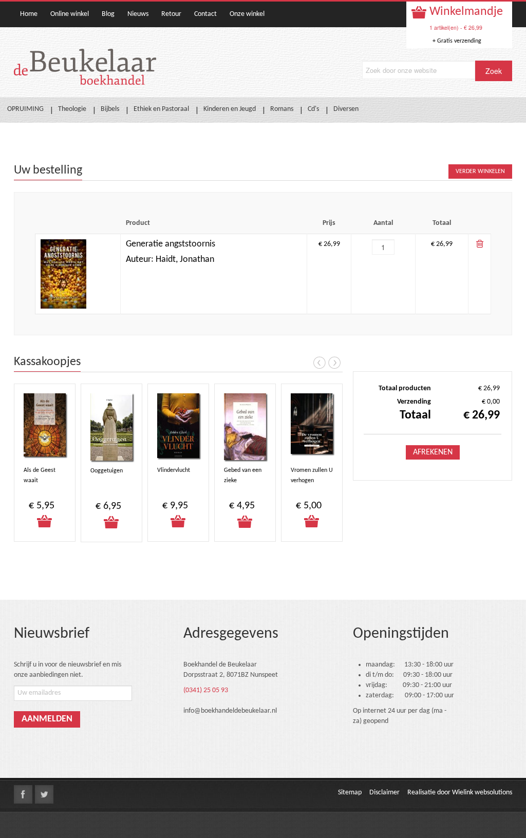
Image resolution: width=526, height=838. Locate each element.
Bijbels (110, 109)
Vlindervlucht (173, 470)
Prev (319, 362)
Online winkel (69, 14)
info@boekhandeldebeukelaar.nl (230, 711)
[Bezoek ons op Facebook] (23, 794)
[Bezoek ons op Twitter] (44, 794)
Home (28, 14)
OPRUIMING (25, 109)
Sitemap (350, 792)
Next (334, 362)
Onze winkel (247, 14)
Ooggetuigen (106, 471)
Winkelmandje (465, 12)
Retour (171, 14)
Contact (205, 14)
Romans (281, 109)
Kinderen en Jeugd (229, 109)
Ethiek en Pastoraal (161, 109)
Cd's (313, 109)
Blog (108, 14)
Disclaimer (384, 792)
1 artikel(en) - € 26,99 (455, 27)
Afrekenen (433, 452)
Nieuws (137, 14)
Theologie (72, 109)
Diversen (346, 109)
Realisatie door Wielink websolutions (459, 792)
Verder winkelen (480, 171)
